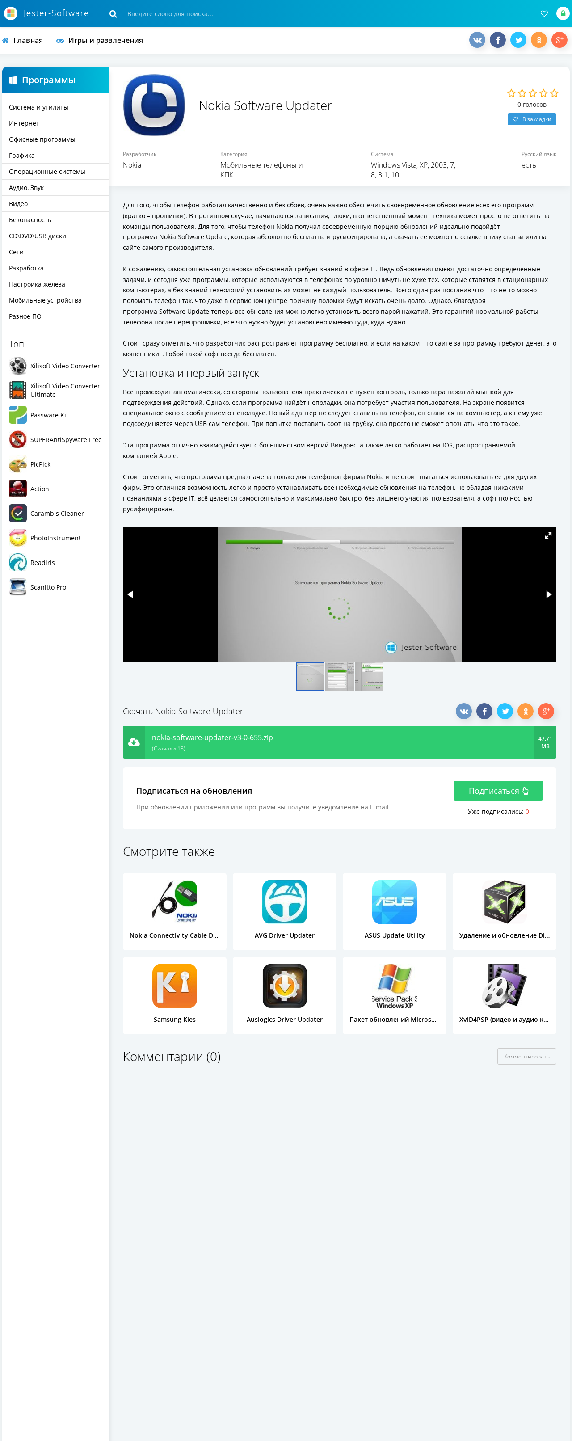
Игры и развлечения (105, 40)
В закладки (536, 119)
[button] (548, 535)
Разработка (26, 268)
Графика (22, 155)
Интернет (24, 123)
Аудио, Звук (26, 187)
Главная (28, 40)
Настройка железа (37, 284)
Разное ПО (25, 316)
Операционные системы (47, 171)
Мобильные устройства (45, 300)
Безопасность (30, 219)
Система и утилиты (38, 107)
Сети (16, 252)
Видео (18, 203)
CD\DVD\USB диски (37, 236)
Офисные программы (42, 139)
